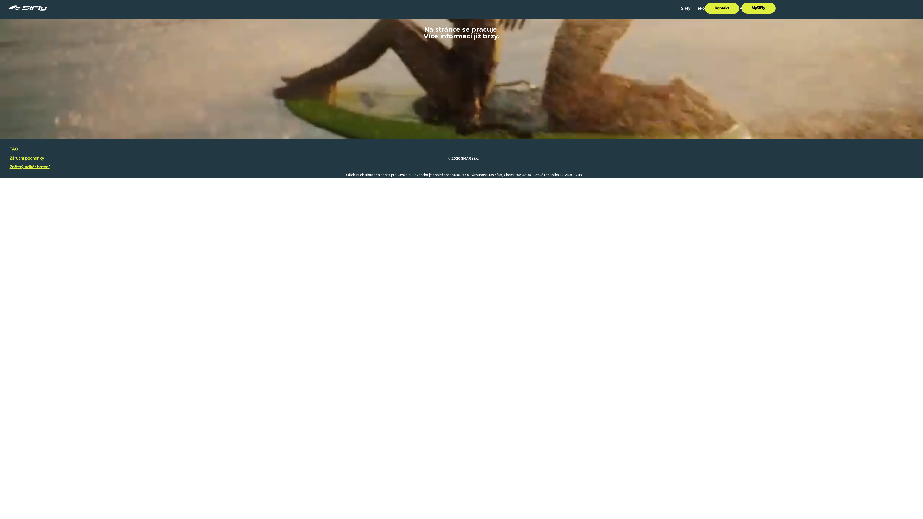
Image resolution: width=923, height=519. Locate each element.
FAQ (14, 149)
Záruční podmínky (27, 158)
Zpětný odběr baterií (30, 167)
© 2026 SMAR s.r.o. (463, 158)
